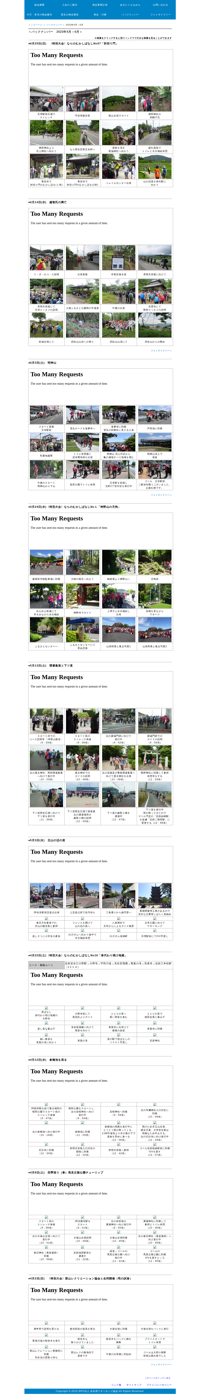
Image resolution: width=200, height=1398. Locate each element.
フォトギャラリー (160, 14)
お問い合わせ (160, 5)
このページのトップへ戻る (158, 1378)
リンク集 (116, 1385)
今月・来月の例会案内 (39, 14)
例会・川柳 (100, 14)
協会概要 (39, 5)
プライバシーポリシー (159, 1385)
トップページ (35, 25)
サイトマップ (134, 1385)
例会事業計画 (100, 5)
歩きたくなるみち (130, 5)
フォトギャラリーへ (162, 350)
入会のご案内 (69, 5)
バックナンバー (130, 14)
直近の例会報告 (70, 14)
